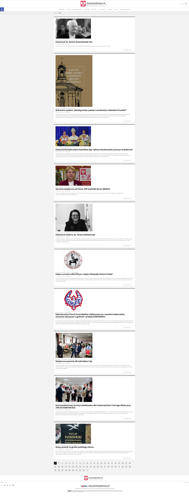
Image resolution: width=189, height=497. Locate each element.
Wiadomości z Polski (65, 40)
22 (129, 463)
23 (55, 466)
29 (76, 466)
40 (115, 466)
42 (122, 466)
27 (69, 466)
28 (73, 466)
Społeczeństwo (60, 187)
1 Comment (67, 236)
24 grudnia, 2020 (60, 151)
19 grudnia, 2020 (60, 363)
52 (80, 470)
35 (97, 466)
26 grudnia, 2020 (60, 112)
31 (83, 466)
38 (108, 466)
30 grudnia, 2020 (60, 44)
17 (112, 463)
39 (112, 466)
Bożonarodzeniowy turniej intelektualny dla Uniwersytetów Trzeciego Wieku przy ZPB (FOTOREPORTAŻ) (93, 406)
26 (66, 466)
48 (66, 470)
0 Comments (68, 44)
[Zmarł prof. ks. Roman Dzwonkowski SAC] (94, 29)
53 (83, 470)
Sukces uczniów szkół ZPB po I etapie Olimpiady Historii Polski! (84, 274)
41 (119, 466)
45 (55, 470)
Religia (57, 40)
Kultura (58, 403)
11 (90, 463)
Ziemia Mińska (70, 147)
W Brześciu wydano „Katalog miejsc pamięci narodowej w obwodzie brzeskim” (91, 110)
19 (119, 463)
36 (101, 466)
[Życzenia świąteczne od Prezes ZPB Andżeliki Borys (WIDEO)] (94, 176)
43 (126, 466)
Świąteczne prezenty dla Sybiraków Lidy (74, 361)
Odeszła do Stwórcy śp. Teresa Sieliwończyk (75, 234)
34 (94, 466)
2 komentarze (68, 449)
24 (59, 466)
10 (87, 463)
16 (108, 463)
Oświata (58, 272)
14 (101, 463)
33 (90, 466)
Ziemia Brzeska (71, 108)
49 (69, 470)
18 (115, 463)
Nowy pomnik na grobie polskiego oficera (75, 447)
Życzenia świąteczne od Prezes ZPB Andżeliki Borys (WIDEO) (83, 189)
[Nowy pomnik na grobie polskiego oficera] (94, 434)
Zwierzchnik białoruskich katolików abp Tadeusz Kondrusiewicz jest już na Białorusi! (94, 149)
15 (104, 463)
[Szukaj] (185, 3)
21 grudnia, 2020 (60, 276)
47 (62, 470)
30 (80, 466)
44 (129, 466)
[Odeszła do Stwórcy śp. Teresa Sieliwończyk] (94, 217)
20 (122, 463)
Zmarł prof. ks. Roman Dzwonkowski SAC (74, 42)
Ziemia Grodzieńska (76, 187)
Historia (58, 108)
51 (76, 470)
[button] (2, 9)
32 (87, 466)
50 (73, 470)
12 (94, 463)
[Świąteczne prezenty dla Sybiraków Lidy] (94, 345)
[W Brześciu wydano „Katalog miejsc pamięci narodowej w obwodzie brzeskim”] (94, 81)
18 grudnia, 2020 (60, 449)
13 (97, 463)
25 (62, 466)
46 (59, 470)
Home (55, 13)
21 (126, 463)
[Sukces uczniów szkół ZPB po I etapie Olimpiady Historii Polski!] (94, 261)
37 (105, 466)
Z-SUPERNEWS (74, 40)
